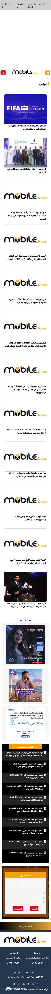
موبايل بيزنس (37, 962)
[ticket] (19, 983)
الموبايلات (13, 953)
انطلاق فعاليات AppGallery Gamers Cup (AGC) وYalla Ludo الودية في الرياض (25, 344)
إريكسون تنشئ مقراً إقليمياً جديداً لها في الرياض (26, 170)
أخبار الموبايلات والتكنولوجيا (37, 957)
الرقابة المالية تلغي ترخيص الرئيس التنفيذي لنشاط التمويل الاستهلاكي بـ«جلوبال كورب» (24, 754)
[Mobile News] (25, 71)
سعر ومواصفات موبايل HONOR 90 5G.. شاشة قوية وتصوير (26, 854)
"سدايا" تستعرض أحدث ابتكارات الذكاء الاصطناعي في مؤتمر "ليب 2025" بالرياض (26, 257)
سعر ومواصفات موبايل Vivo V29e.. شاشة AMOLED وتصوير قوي (24, 787)
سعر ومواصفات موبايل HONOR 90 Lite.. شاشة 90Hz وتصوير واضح (25, 798)
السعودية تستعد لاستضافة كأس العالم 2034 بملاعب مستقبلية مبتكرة (26, 431)
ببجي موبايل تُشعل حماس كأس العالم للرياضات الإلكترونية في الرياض (27, 474)
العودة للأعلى (26, 926)
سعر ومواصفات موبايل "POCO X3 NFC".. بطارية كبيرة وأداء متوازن (25, 832)
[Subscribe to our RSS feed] (14, 983)
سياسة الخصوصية (30, 972)
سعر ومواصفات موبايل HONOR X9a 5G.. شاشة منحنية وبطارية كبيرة (25, 820)
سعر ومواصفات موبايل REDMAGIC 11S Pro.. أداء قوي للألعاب (26, 776)
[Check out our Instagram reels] (6, 4)
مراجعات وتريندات (13, 957)
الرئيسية (37, 953)
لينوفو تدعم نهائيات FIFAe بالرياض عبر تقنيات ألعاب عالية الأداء (27, 127)
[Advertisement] (25, 37)
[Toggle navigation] (47, 72)
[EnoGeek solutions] (14, 989)
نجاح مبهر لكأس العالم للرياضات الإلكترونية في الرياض (30, 518)
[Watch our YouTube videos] (3, 7)
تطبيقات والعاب (13, 962)
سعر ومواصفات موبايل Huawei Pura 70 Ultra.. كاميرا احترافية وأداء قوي (25, 809)
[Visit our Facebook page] (9, 4)
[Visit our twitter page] (2, 4)
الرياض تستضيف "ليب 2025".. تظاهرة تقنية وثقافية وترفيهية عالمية (27, 301)
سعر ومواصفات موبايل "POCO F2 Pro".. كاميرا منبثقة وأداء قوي (25, 843)
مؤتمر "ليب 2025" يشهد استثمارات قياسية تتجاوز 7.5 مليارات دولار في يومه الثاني (27, 215)
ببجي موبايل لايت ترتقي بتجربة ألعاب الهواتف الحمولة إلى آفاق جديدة (27, 765)
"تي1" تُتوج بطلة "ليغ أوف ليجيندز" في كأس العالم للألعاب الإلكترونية (28, 561)
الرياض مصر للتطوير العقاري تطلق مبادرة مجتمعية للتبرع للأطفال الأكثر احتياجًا (26, 605)
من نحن (16, 972)
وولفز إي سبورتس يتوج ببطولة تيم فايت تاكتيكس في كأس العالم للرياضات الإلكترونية (26, 389)
